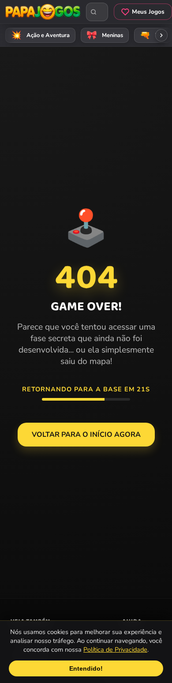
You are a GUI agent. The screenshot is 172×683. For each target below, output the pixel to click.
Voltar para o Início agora (86, 434)
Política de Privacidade (115, 649)
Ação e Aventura (40, 35)
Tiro (153, 35)
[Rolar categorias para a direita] (161, 35)
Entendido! (86, 668)
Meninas (104, 35)
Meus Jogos (148, 12)
